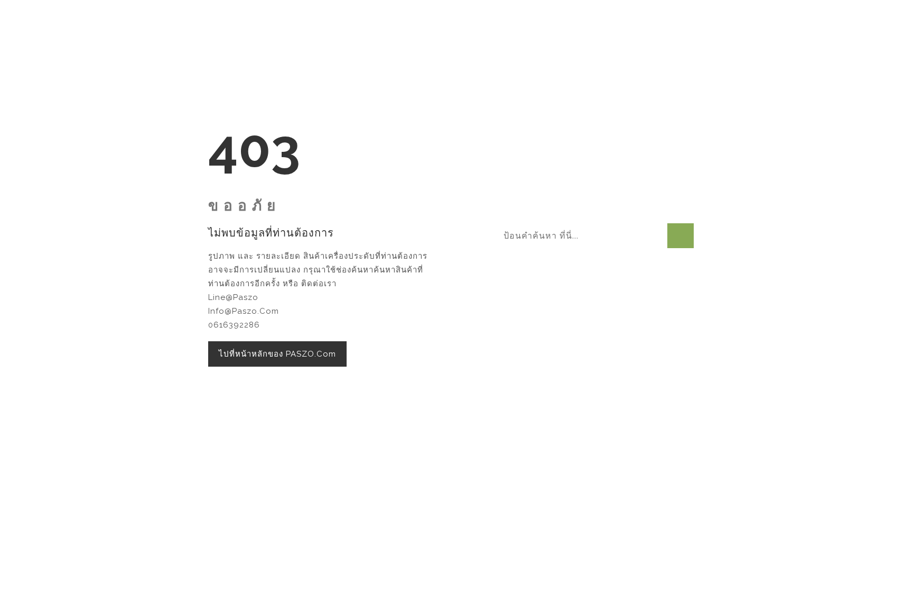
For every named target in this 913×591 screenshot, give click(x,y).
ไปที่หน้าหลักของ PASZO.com (277, 354)
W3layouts (566, 443)
